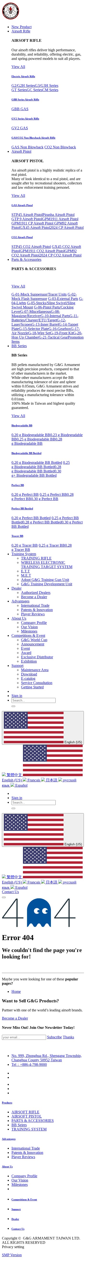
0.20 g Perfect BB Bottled (31, 518)
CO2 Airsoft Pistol (22, 237)
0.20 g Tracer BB (24, 545)
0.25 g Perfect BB (53, 494)
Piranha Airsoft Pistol (59, 215)
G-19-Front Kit (61, 333)
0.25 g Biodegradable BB (36, 439)
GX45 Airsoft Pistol (35, 227)
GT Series (19, 90)
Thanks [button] (68, 1037)
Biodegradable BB (21, 425)
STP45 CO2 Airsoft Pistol (31, 247)
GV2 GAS (19, 128)
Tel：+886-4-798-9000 (29, 1064)
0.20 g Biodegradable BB (30, 435)
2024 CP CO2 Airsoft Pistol (60, 255)
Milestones (19, 1185)
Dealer (15, 1219)
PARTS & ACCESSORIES (32, 1121)
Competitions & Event (24, 1199)
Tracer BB (17, 535)
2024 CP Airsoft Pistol (67, 227)
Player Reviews (23, 1157)
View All (18, 67)
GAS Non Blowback (27, 147)
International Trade (25, 1148)
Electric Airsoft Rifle (23, 76)
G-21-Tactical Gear (53, 337)
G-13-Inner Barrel (45, 324)
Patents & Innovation (27, 1153)
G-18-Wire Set (39, 333)
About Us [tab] (7, 1166)
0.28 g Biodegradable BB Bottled (36, 469)
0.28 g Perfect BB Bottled (42, 522)
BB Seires (19, 1125)
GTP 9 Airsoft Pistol (26, 219)
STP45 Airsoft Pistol (27, 215)
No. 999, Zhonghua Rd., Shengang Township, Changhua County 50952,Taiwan (46, 1058)
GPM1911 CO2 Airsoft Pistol (42, 251)
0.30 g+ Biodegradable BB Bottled (36, 473)
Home (16, 991)
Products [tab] (7, 1102)
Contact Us (10, 892)
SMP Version (12, 1255)
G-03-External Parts (63, 299)
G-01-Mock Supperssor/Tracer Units (39, 294)
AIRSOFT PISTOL (26, 1116)
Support (16, 1209)
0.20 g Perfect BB (25, 494)
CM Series (50, 90)
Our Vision (19, 1180)
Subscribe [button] (54, 1037)
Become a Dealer (15, 1018)
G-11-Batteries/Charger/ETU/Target (44, 318)
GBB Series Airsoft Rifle (25, 99)
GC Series (34, 90)
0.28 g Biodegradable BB (36, 441)
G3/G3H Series (46, 86)
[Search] (13, 706)
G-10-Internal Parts (55, 316)
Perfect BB (17, 485)
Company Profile (24, 1176)
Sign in (16, 696)
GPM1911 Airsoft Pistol (60, 219)
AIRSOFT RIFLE (25, 1112)
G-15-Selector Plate (33, 329)
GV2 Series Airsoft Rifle (25, 118)
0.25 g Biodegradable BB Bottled (40, 464)
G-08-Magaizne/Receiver (35, 313)
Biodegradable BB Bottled (26, 453)
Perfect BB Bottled (22, 508)
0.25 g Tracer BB (52, 545)
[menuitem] (21, 27)
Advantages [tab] (9, 1138)
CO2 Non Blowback (60, 147)
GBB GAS (19, 109)
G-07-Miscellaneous (35, 311)
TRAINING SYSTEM (29, 1129)
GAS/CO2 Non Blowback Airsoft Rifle (33, 137)
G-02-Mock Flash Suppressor (44, 296)
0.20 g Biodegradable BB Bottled (36, 462)
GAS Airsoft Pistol (22, 205)
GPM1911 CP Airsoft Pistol (32, 223)
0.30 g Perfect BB (44, 499)
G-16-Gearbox (59, 329)
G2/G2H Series (23, 86)
